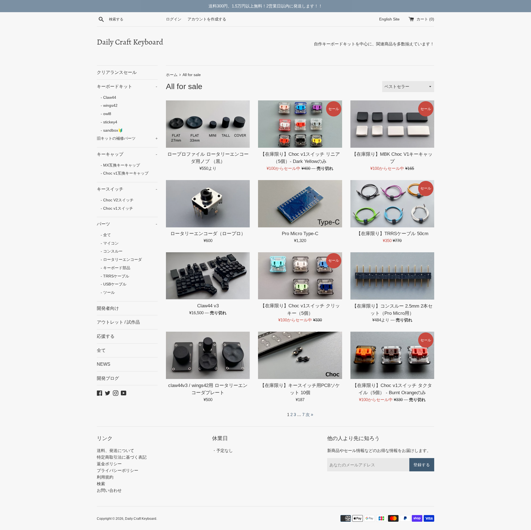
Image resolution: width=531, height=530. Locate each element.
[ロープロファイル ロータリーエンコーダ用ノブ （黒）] (208, 124)
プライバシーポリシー (117, 470)
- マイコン (108, 243)
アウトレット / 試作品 (118, 322)
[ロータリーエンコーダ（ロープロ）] (208, 203)
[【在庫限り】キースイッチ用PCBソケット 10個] (300, 355)
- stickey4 (107, 122)
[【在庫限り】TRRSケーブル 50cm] (392, 203)
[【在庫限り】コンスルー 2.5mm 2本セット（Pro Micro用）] (392, 276)
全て (101, 350)
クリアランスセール (117, 72)
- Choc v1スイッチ (115, 208)
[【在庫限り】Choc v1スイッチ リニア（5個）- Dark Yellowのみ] (300, 124)
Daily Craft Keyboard (130, 42)
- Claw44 (106, 97)
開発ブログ (108, 378)
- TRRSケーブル (113, 276)
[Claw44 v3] (208, 276)
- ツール (106, 292)
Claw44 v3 (208, 305)
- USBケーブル (111, 284)
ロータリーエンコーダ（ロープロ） (208, 233)
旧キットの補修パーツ (127, 138)
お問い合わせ (109, 490)
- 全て (104, 235)
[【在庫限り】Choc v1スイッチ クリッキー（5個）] (300, 276)
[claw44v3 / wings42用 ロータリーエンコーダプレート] (208, 355)
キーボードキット (127, 86)
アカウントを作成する (207, 19)
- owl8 (104, 114)
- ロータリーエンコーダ (119, 260)
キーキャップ (127, 154)
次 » (309, 414)
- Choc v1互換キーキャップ (123, 173)
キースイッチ (127, 189)
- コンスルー (110, 251)
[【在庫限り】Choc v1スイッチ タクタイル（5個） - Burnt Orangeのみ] (392, 355)
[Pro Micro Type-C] (300, 203)
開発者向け (108, 308)
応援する (105, 336)
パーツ (127, 224)
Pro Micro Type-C (300, 233)
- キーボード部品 (113, 268)
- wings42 (107, 105)
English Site (393, 19)
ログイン (173, 19)
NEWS (103, 364)
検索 (101, 483)
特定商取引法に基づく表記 (122, 457)
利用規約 (105, 477)
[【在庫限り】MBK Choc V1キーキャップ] (392, 124)
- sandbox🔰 (110, 130)
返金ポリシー (109, 463)
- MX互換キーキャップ (118, 165)
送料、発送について (115, 450)
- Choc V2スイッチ (115, 200)
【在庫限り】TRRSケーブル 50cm (392, 233)
